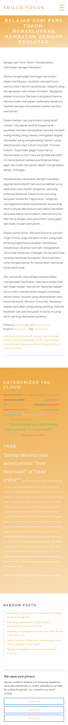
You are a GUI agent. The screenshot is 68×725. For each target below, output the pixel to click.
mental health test (40, 405)
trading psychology (15, 566)
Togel (19, 575)
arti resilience (41, 329)
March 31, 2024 (41, 325)
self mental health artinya (12, 395)
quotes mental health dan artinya (45, 541)
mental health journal (24, 522)
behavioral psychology (12, 415)
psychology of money (19, 410)
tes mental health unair (50, 410)
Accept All (34, 701)
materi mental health (38, 512)
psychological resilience (15, 536)
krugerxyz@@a (22, 325)
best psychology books (48, 492)
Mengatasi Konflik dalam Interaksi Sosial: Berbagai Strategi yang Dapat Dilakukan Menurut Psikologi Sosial (31, 344)
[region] (34, 698)
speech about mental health (36, 551)
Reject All (34, 718)
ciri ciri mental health (53, 395)
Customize (34, 710)
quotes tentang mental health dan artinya (20, 547)
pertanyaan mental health (47, 532)
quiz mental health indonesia (15, 542)
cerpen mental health (39, 502)
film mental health (34, 410)
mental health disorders (46, 517)
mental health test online (34, 400)
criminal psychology (17, 507)
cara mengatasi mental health (32, 435)
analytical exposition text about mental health (40, 481)
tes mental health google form (25, 556)
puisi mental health (54, 537)
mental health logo (41, 522)
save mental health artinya (49, 547)
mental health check (27, 517)
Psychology (20, 329)
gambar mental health (51, 507)
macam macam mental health (33, 395)
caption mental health (34, 497)
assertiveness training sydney (21, 419)
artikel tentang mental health (14, 400)
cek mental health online (19, 502)
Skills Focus (24, 7)
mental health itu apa (30, 415)
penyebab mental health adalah (20, 405)
